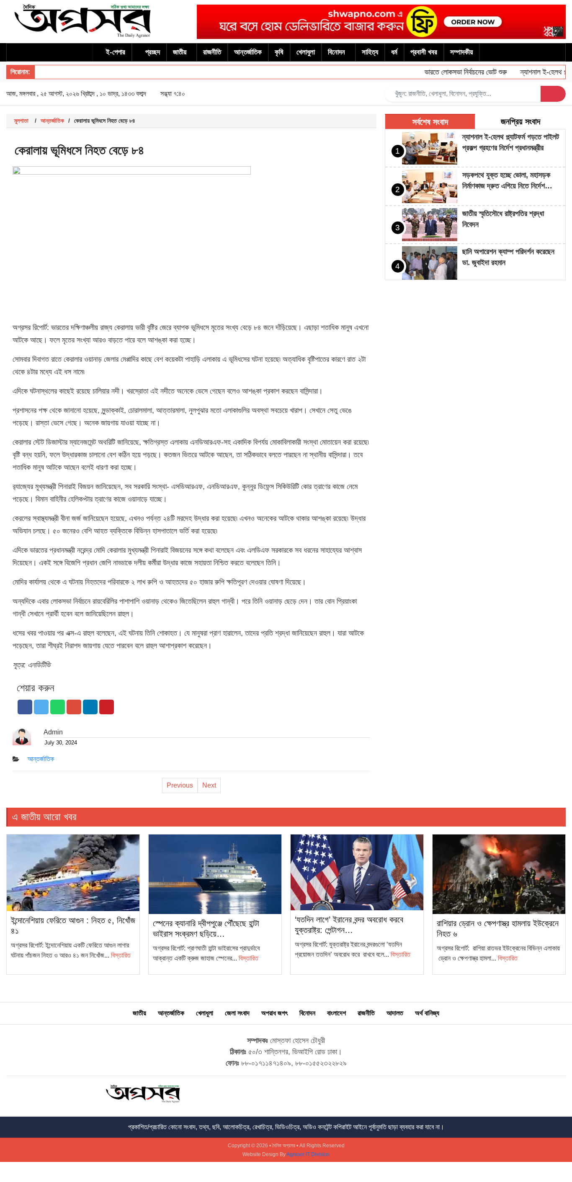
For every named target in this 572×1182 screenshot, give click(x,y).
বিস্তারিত (121, 955)
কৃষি (279, 52)
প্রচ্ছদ (152, 52)
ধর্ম (394, 52)
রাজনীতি (212, 52)
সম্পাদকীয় (461, 52)
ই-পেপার (115, 52)
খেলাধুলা (305, 52)
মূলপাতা (21, 120)
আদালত (394, 1013)
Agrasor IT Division (308, 1154)
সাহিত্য (370, 52)
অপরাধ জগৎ (274, 1013)
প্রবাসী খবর (423, 52)
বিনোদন (336, 52)
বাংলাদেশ (336, 1013)
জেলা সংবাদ (237, 1013)
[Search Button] (553, 94)
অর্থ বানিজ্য (427, 1013)
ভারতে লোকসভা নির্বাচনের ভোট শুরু (453, 72)
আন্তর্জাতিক (248, 52)
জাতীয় (179, 52)
